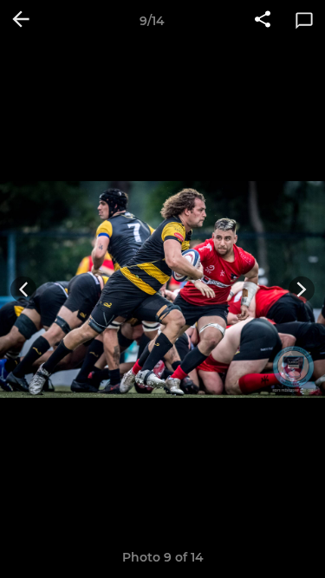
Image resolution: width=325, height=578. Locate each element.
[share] (262, 21)
